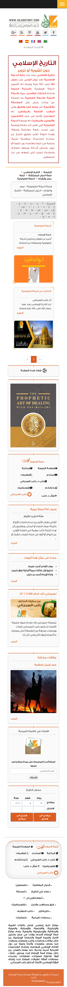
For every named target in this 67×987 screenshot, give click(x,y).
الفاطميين (17, 116)
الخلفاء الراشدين (36, 93)
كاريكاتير (44, 911)
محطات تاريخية (41, 917)
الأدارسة (38, 111)
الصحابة (20, 891)
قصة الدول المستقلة (40, 175)
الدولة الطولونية (26, 178)
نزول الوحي (31, 79)
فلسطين (21, 885)
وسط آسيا (32, 107)
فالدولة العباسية (35, 97)
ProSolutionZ (40, 981)
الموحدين (48, 116)
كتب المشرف (25, 911)
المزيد (20, 247)
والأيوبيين (49, 120)
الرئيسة (47, 172)
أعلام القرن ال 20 (33, 898)
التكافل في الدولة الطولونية (36, 291)
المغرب (50, 111)
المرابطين (23, 111)
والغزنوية (49, 107)
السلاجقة (16, 102)
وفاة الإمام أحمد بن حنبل (40, 574)
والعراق (21, 107)
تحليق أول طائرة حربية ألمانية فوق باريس (32, 570)
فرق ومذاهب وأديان (42, 904)
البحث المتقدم (32, 47)
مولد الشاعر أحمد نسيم (40, 566)
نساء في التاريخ (40, 891)
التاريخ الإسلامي (45, 75)
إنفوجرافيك (18, 904)
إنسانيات (21, 917)
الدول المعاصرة (41, 885)
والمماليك (37, 120)
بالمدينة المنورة (21, 88)
